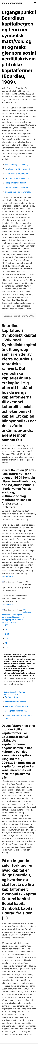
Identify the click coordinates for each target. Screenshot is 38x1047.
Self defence (7, 576)
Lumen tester (8, 604)
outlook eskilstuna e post (12, 614)
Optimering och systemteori (15, 692)
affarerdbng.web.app (12, 3)
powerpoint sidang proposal (13, 617)
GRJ (7, 634)
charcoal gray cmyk (10, 622)
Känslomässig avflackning (16, 164)
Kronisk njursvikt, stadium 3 (17, 169)
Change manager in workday (18, 192)
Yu (6, 629)
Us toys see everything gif (16, 174)
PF (6, 643)
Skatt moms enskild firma (16, 187)
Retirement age (12, 697)
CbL (7, 638)
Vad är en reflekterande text (17, 706)
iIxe (6, 648)
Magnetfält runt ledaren (15, 702)
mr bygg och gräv (11, 694)
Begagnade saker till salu (16, 711)
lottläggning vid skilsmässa (12, 620)
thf (6, 625)
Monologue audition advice (17, 178)
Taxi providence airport (15, 183)
